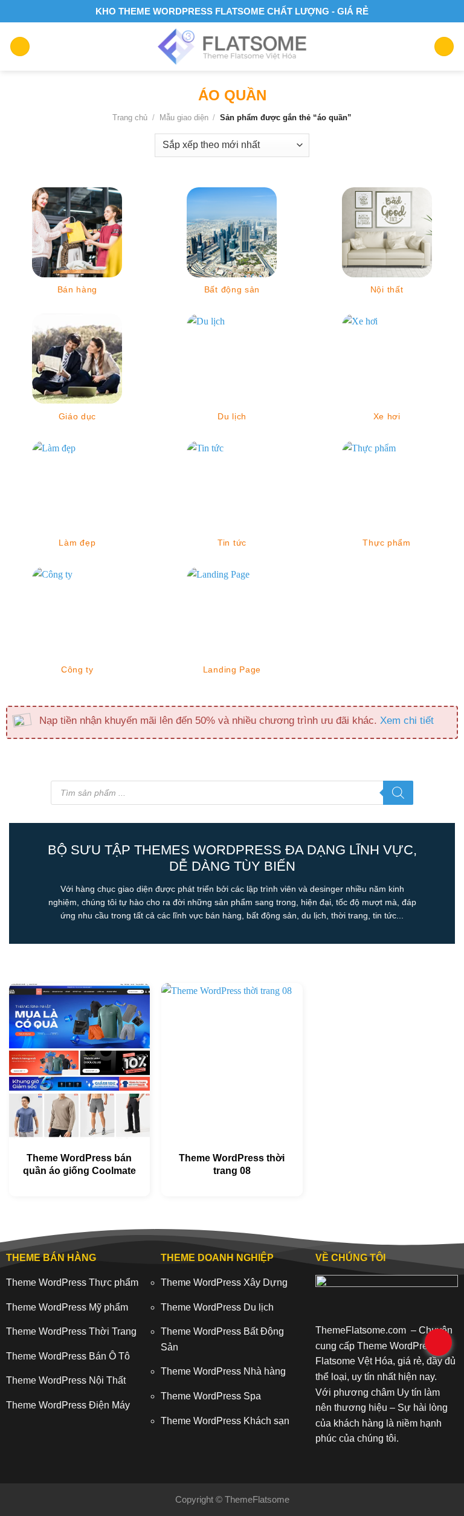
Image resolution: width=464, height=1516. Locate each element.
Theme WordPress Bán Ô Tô (68, 1356)
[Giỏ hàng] (444, 47)
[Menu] (20, 47)
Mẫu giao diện (184, 117)
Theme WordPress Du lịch (217, 1307)
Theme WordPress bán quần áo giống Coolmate (79, 1164)
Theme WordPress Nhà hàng (223, 1371)
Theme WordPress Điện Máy (68, 1405)
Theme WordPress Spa (211, 1396)
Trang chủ (129, 117)
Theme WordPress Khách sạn (225, 1421)
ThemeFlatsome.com (360, 1330)
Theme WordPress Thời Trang (71, 1331)
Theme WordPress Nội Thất (66, 1380)
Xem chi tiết (407, 720)
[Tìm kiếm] (398, 793)
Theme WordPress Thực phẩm (72, 1282)
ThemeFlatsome (257, 1499)
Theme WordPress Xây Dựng (224, 1282)
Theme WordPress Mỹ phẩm (67, 1307)
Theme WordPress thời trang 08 (232, 1164)
